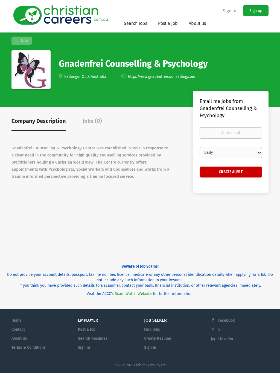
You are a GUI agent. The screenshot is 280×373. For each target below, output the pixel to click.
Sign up (255, 10)
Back (24, 41)
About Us (19, 338)
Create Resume (157, 338)
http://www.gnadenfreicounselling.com (161, 76)
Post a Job (86, 329)
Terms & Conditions (28, 347)
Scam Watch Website (133, 293)
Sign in (229, 10)
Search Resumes (92, 338)
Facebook (226, 320)
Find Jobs (152, 329)
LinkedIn (225, 339)
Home (16, 320)
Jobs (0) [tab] (92, 121)
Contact (18, 329)
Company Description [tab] (38, 121)
